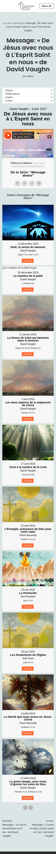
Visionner (27, 261)
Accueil (7, 23)
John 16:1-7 (39, 163)
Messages (18, 23)
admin (30, 76)
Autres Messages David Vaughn (28, 166)
